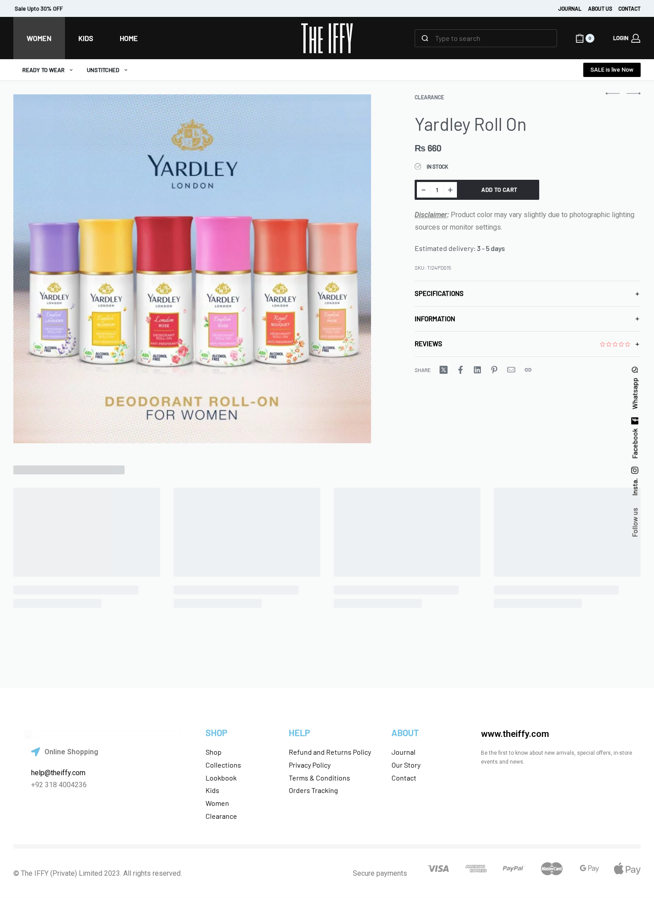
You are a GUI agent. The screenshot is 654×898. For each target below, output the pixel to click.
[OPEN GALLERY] (192, 268)
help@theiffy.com (58, 773)
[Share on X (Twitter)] (444, 370)
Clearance (429, 97)
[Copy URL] (528, 370)
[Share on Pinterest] (494, 370)
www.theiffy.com (515, 733)
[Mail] (511, 370)
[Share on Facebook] (460, 370)
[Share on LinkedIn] (477, 370)
